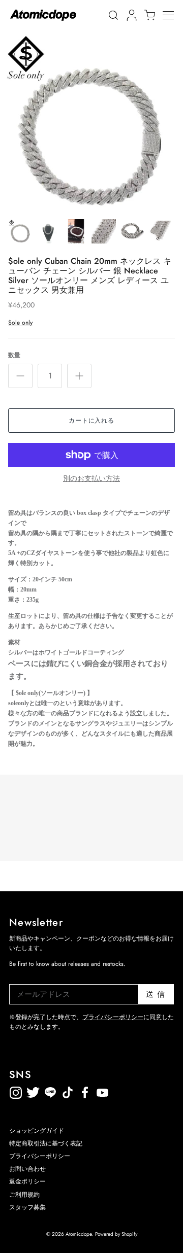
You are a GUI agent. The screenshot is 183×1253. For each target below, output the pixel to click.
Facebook (102, 1091)
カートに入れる (92, 420)
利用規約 (119, 1091)
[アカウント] (130, 15)
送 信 (156, 994)
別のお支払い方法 (91, 478)
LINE (67, 1091)
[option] (91, 121)
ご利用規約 (24, 1194)
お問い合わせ (27, 1168)
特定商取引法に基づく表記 (45, 1143)
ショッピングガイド (36, 1130)
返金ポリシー (136, 1091)
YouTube (85, 1091)
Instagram (15, 1091)
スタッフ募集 (27, 1207)
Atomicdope (79, 1234)
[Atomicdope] (43, 15)
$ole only (20, 322)
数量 (14, 355)
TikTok (50, 1091)
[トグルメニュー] (173, 15)
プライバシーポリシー (112, 1017)
